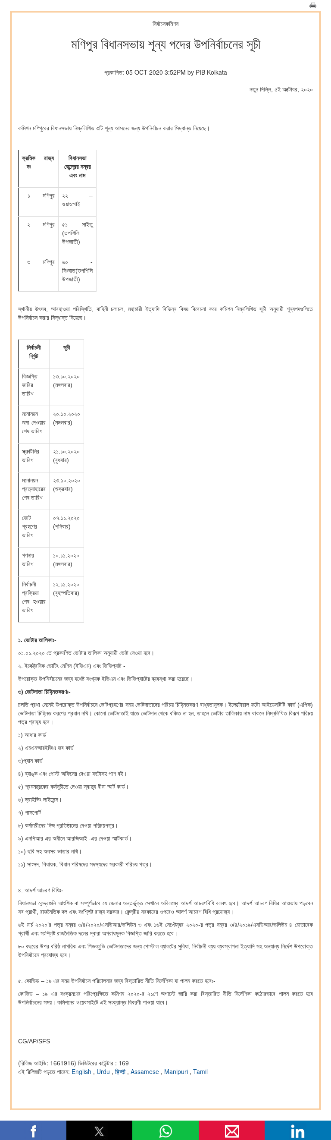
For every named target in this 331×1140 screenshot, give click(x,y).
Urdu (104, 1071)
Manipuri (177, 1071)
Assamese (146, 1071)
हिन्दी (121, 1071)
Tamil (200, 1071)
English (82, 1071)
